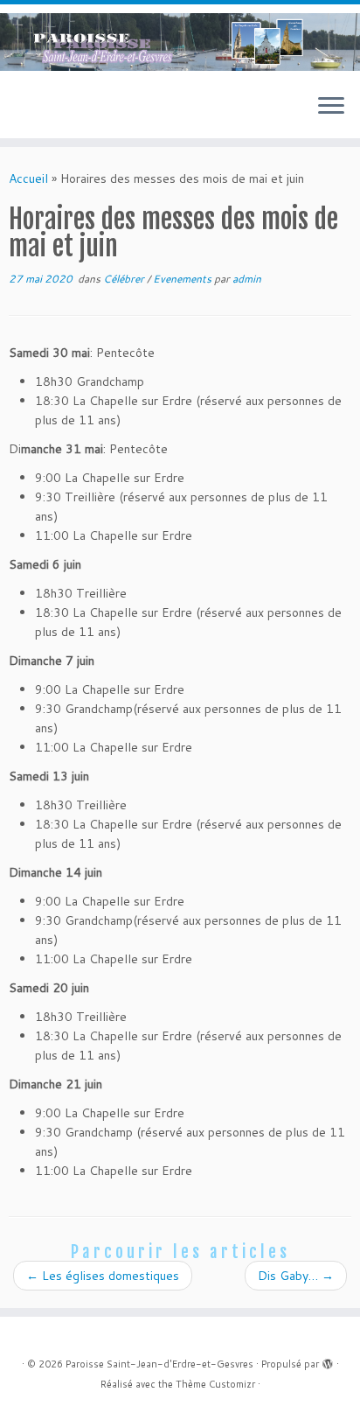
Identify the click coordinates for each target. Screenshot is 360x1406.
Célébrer (125, 278)
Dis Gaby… (296, 1275)
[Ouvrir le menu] (331, 107)
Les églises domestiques (102, 1275)
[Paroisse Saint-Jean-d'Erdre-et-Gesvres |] (180, 42)
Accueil (28, 178)
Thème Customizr (215, 1384)
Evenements (183, 278)
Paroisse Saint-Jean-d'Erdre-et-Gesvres (159, 1364)
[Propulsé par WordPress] (328, 1360)
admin (246, 278)
